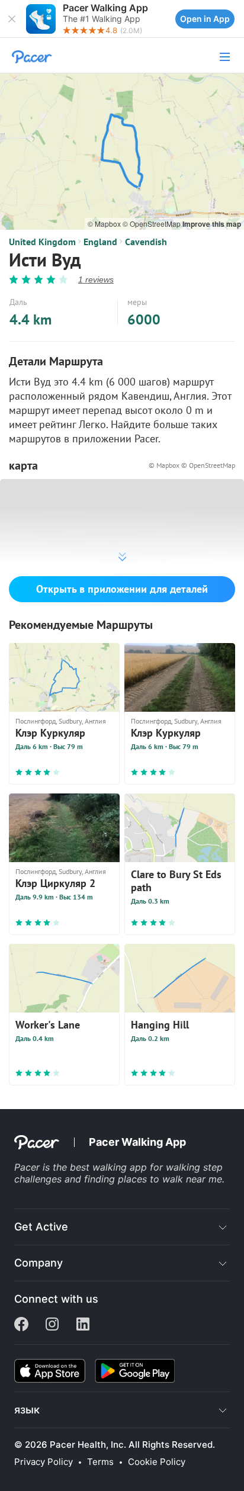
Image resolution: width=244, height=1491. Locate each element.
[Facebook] (21, 1325)
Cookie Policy (156, 1462)
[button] (12, 19)
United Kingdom (42, 242)
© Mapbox (105, 223)
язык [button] (27, 1409)
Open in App (205, 19)
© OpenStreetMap (152, 223)
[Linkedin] (83, 1325)
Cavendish (146, 242)
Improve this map (211, 223)
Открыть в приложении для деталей (122, 589)
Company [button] (38, 1263)
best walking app (110, 1167)
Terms (100, 1462)
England (100, 242)
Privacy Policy (43, 1462)
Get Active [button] (41, 1226)
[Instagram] (52, 1325)
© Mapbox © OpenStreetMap (192, 465)
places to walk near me (170, 1179)
